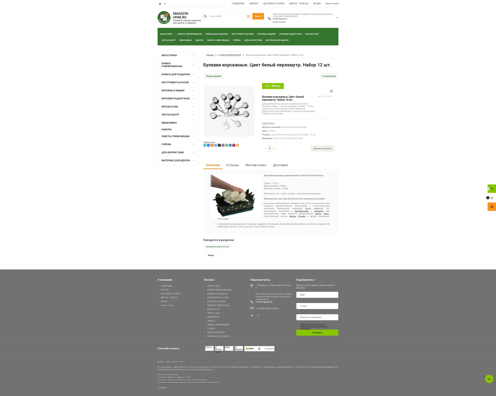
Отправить (317, 332)
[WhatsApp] (226, 145)
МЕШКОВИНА (169, 122)
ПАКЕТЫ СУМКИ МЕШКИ (175, 136)
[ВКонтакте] (208, 145)
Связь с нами (331, 3)
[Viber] (222, 145)
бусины (301, 216)
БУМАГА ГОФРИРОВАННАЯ (172, 65)
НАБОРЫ (167, 129)
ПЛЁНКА (166, 144)
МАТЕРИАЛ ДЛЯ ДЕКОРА (176, 160)
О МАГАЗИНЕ (238, 3)
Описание (213, 165)
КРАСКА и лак (170, 106)
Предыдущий (213, 76)
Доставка (280, 165)
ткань (326, 214)
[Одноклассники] (212, 145)
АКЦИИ (317, 3)
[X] (219, 145)
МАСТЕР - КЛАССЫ (298, 3)
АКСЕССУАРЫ (169, 55)
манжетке (319, 211)
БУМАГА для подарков (176, 74)
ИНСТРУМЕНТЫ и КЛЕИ (175, 82)
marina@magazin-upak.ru (267, 308)
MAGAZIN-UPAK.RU (181, 15)
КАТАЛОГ (253, 3)
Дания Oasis (268, 123)
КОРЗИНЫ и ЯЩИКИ (173, 90)
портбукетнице (301, 211)
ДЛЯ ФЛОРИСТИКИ (173, 152)
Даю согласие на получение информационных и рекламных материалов (314, 326)
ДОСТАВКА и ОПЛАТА (274, 3)
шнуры (292, 216)
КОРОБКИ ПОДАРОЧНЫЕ (176, 98)
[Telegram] (215, 145)
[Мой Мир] (230, 145)
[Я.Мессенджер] (204, 145)
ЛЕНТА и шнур (170, 114)
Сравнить (331, 91)
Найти (258, 16)
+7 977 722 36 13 (280, 19)
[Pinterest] (233, 145)
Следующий (329, 76)
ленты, (318, 214)
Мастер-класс (256, 165)
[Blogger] (237, 145)
